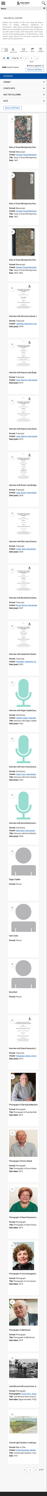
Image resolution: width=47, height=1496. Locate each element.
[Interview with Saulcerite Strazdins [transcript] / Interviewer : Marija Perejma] (23, 636)
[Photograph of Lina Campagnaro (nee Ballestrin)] (23, 1256)
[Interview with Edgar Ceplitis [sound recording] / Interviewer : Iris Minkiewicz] (23, 693)
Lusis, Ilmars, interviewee (26, 493)
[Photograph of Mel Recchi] (23, 1312)
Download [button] (13, 50)
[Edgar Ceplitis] (23, 862)
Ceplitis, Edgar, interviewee (27, 718)
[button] (24, 50)
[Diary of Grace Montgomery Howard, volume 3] (23, 242)
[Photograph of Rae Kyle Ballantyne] (23, 1087)
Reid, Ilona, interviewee (25, 831)
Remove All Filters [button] (35, 70)
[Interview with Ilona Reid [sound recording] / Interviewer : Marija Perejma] (23, 805)
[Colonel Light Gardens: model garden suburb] (23, 1425)
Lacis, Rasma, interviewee (26, 380)
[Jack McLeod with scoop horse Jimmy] (23, 1368)
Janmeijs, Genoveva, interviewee (29, 324)
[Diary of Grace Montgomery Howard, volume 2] (23, 186)
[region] (23, 92)
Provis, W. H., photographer (32, 1394)
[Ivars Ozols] (23, 918)
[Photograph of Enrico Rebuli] (23, 1143)
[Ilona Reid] (23, 974)
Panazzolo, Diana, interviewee (28, 1056)
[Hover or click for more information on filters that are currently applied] (43, 65)
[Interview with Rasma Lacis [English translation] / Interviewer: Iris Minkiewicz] (23, 355)
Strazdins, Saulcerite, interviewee (30, 662)
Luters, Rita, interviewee (26, 549)
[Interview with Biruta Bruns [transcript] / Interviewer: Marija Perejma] (23, 580)
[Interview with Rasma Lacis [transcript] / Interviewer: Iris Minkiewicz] (23, 411)
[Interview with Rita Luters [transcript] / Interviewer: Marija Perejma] (23, 524)
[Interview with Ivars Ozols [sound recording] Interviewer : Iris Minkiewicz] (23, 749)
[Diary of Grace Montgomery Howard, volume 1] (23, 129)
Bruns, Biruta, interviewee (26, 605)
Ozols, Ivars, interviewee (26, 774)
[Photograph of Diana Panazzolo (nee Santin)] (23, 1199)
